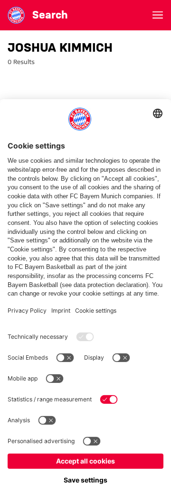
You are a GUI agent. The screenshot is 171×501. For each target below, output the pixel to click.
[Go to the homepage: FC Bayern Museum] (16, 15)
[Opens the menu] (157, 15)
